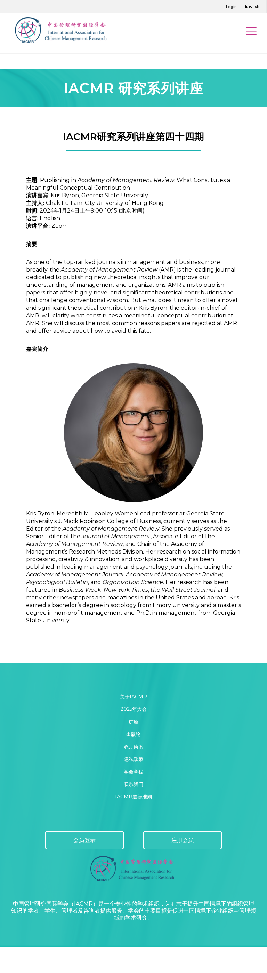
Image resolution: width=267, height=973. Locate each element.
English (252, 6)
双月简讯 (133, 746)
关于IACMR (133, 696)
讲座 (133, 721)
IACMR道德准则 (133, 796)
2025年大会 (134, 709)
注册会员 (182, 840)
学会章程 (133, 771)
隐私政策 (133, 759)
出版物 (133, 734)
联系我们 (133, 784)
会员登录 (84, 840)
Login (231, 6)
